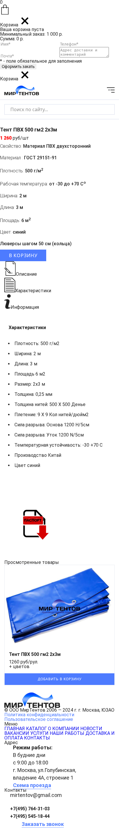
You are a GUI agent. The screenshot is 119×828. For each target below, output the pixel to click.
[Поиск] (105, 109)
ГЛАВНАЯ (14, 728)
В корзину (23, 255)
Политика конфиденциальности (39, 714)
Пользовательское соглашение (38, 719)
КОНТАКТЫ (37, 738)
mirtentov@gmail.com (36, 795)
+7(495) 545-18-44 (30, 816)
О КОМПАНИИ (63, 728)
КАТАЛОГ (36, 728)
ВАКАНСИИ (16, 733)
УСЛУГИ (39, 733)
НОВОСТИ (91, 728)
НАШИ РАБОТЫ (67, 733)
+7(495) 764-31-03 (30, 808)
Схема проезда (32, 785)
